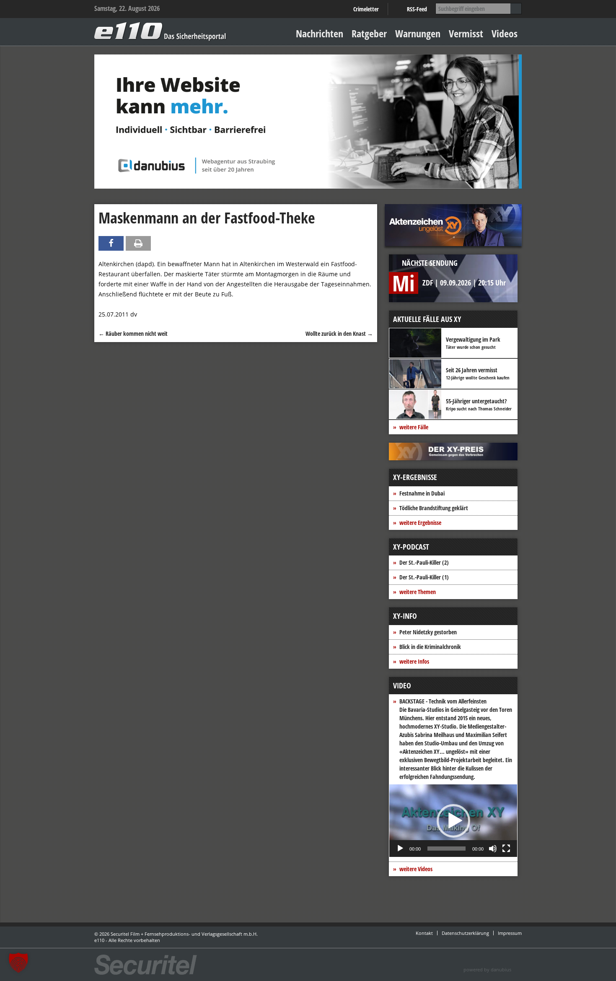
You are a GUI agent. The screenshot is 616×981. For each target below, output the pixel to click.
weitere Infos (414, 661)
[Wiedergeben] (400, 848)
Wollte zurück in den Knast (339, 333)
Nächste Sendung (430, 263)
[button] (453, 821)
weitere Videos (415, 869)
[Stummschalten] (493, 848)
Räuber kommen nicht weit (133, 333)
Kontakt (424, 933)
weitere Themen (417, 592)
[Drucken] (138, 243)
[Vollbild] (506, 848)
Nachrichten (319, 33)
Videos (505, 33)
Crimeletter (366, 9)
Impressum (510, 933)
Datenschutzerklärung (465, 933)
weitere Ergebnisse (420, 523)
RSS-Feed (417, 9)
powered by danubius (487, 969)
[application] (453, 820)
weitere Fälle (413, 427)
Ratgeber (369, 33)
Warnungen (417, 33)
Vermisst (466, 33)
